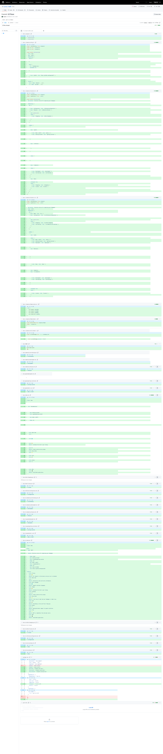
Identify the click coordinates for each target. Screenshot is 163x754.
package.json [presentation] (7, 127)
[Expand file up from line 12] (23, 659)
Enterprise (38, 2)
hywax (5, 6)
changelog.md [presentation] (9, 80)
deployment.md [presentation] (9, 70)
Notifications (142, 6)
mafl (9, 6)
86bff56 (150, 22)
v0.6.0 (16, 22)
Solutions (14, 2)
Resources (22, 2)
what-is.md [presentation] (8, 74)
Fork (150, 6)
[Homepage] (3, 2)
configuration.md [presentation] (9, 86)
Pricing (45, 2)
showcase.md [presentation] (8, 66)
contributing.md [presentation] (9, 61)
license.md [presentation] (8, 82)
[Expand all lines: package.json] (31, 657)
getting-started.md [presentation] (10, 72)
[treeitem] (9, 79)
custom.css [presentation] (8, 49)
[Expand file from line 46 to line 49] (23, 690)
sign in (48, 721)
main (5, 22)
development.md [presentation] (9, 63)
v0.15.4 (11, 22)
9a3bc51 (145, 22)
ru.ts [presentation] (7, 45)
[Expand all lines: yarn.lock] (30, 703)
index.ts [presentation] (7, 51)
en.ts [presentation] (7, 43)
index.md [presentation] (7, 76)
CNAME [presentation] (6, 57)
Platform (8, 2)
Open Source (30, 2)
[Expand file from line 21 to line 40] (23, 678)
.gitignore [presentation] (7, 35)
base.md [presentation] (8, 121)
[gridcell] (91, 36)
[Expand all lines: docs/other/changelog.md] (36, 477)
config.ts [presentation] (7, 39)
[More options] (160, 34)
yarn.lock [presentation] (6, 129)
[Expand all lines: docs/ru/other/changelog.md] (38, 622)
